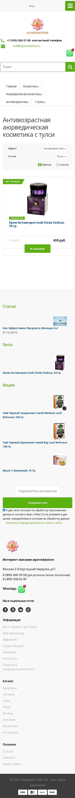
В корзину (37, 248)
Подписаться (37, 502)
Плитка (46, 164)
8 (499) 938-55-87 (15, 579)
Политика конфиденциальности (18, 667)
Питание (9, 720)
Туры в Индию (13, 646)
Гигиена (8, 694)
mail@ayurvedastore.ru (26, 46)
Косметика (30, 86)
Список (64, 164)
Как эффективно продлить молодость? (30, 328)
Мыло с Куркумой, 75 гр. (19, 470)
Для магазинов (13, 633)
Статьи (8, 751)
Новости (9, 758)
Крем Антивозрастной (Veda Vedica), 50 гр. (37, 224)
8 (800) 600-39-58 (15, 575)
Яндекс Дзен (12, 764)
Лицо (7, 707)
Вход (31, 6)
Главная (11, 86)
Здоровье (10, 688)
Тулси (60, 156)
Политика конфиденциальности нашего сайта (34, 522)
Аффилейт (10, 640)
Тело (6, 701)
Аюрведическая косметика (23, 94)
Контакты (10, 659)
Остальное (10, 732)
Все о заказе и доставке (20, 627)
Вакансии (9, 652)
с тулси (39, 102)
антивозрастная (16, 102)
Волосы (8, 713)
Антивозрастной (53, 148)
